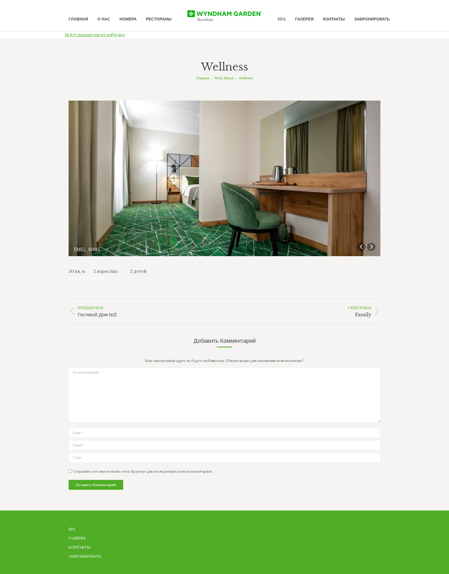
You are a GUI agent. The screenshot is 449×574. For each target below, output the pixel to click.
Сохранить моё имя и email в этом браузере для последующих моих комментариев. (143, 471)
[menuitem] (78, 19)
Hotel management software (95, 35)
